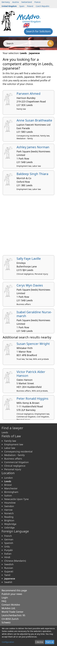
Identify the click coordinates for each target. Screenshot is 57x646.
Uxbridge (9, 527)
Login (5, 597)
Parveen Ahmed (28, 93)
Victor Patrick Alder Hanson (31, 374)
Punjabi (8, 550)
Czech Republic (42, 6)
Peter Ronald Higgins (32, 398)
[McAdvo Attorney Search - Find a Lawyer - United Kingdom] (29, 16)
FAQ (4, 601)
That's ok (49, 642)
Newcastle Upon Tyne (16, 499)
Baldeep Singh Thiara (32, 174)
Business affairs (13, 458)
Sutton (8, 495)
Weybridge (10, 524)
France (37, 2)
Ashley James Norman (33, 147)
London (8, 477)
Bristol (8, 484)
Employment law (13, 444)
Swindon (9, 506)
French (8, 535)
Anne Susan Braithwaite (34, 120)
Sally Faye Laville (29, 258)
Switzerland (26, 2)
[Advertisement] (28, 226)
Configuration (8, 642)
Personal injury (12, 469)
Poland (30, 6)
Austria (15, 2)
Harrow (8, 509)
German (8, 539)
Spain (21, 6)
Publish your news (12, 594)
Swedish (9, 564)
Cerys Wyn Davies (30, 285)
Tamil (7, 575)
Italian (7, 553)
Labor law (9, 448)
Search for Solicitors (38, 31)
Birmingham (11, 492)
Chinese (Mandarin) (15, 560)
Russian (8, 567)
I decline (39, 642)
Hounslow (10, 502)
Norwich (9, 513)
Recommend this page (14, 590)
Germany (6, 2)
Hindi (7, 557)
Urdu (7, 546)
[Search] (50, 43)
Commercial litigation (16, 462)
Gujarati (8, 571)
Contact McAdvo (11, 604)
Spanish (8, 543)
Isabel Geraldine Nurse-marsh (34, 314)
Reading (8, 516)
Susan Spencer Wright (33, 343)
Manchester (10, 488)
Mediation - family (14, 455)
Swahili (8, 582)
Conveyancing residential (18, 451)
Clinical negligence (14, 465)
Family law (10, 440)
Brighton (9, 520)
